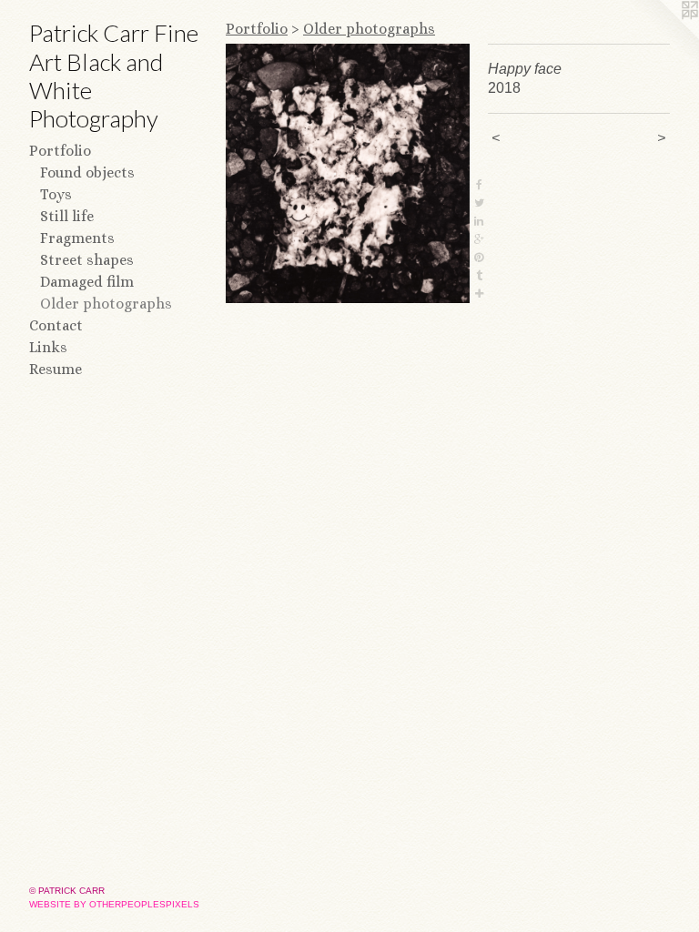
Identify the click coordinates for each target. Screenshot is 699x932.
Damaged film (87, 281)
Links (48, 347)
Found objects (87, 172)
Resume (55, 369)
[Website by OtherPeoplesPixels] (662, 36)
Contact (56, 325)
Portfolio (60, 150)
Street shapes (87, 259)
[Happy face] (348, 173)
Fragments (77, 238)
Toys (56, 194)
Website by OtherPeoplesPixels (114, 904)
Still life (67, 216)
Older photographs (106, 303)
